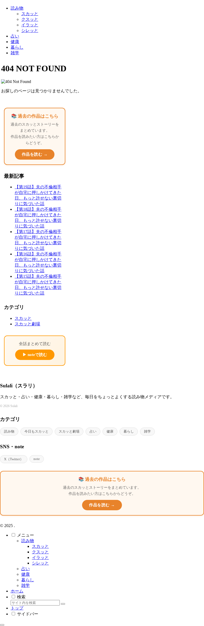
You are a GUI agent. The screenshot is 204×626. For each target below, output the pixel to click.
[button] (63, 604)
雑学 (147, 431)
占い (93, 431)
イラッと (40, 557)
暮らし (129, 431)
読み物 (9, 431)
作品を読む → (35, 154)
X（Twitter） (13, 459)
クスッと (40, 552)
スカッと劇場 (69, 431)
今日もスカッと (36, 431)
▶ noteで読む (35, 355)
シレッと (40, 563)
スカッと (40, 546)
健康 (110, 431)
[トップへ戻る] (2, 625)
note (36, 459)
